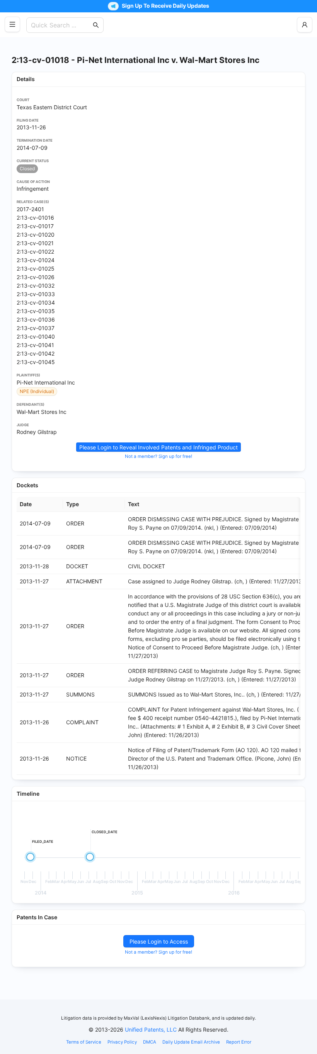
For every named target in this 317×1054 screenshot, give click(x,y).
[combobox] (61, 25)
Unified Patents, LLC (151, 1029)
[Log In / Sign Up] (304, 24)
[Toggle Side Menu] (12, 24)
